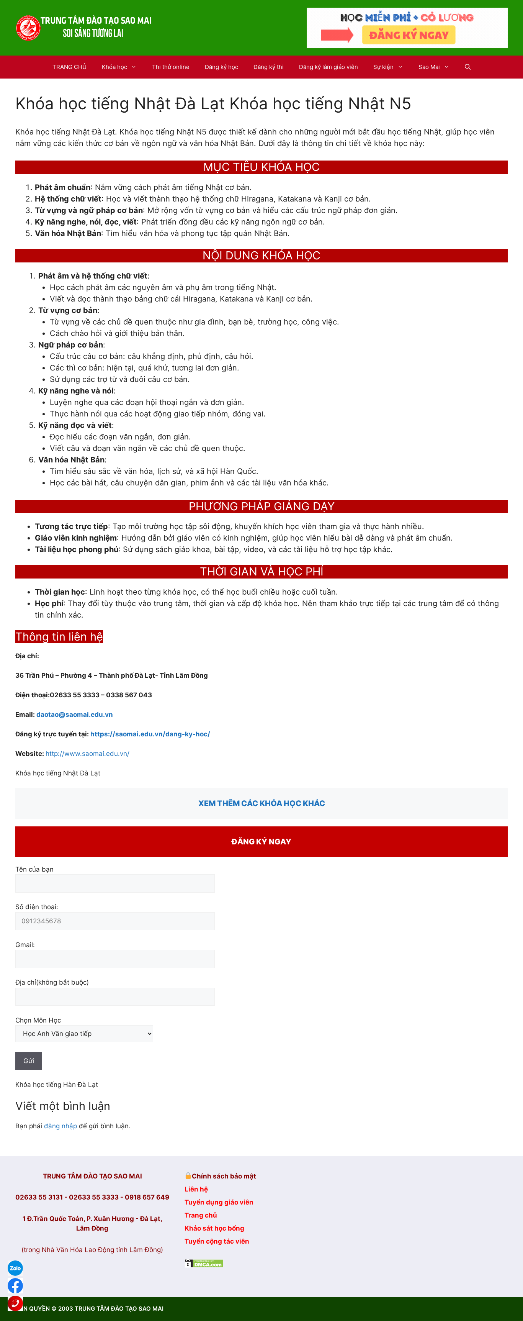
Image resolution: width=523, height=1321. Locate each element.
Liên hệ (196, 1189)
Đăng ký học (221, 66)
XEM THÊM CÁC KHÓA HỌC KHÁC (261, 803)
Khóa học (114, 66)
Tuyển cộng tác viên (217, 1241)
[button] (467, 67)
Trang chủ (201, 1215)
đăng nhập (60, 1126)
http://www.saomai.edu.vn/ (87, 753)
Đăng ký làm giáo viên (328, 66)
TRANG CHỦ (69, 66)
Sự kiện (383, 66)
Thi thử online (171, 66)
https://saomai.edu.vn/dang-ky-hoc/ (150, 734)
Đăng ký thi (268, 66)
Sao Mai (429, 66)
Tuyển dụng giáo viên (219, 1202)
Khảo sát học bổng (214, 1228)
